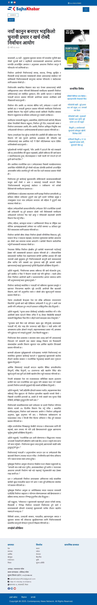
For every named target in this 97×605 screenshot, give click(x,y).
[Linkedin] (12, 588)
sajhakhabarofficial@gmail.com (22, 579)
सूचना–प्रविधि (40, 563)
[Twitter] (12, 2)
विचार (9, 563)
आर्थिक (10, 554)
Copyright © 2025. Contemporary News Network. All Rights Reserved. (41, 601)
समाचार (10, 551)
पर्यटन (38, 551)
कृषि (37, 560)
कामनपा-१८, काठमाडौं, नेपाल (19, 584)
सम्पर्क (33, 597)
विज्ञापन (24, 597)
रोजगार (38, 554)
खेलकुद (10, 557)
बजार (38, 548)
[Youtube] (14, 2)
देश (9, 548)
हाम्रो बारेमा (13, 597)
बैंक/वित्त (39, 557)
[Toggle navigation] (86, 9)
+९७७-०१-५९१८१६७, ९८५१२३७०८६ (20, 582)
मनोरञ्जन (11, 560)
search (11, 20)
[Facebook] (9, 2)
